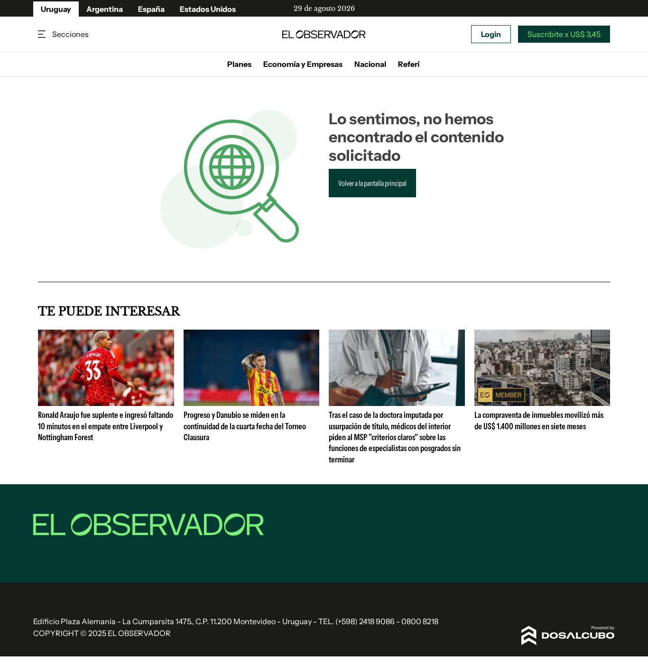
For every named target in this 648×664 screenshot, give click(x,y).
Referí (408, 64)
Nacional (370, 64)
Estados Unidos (208, 9)
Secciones (42, 34)
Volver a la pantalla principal (372, 183)
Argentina (104, 9)
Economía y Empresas (303, 64)
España (151, 9)
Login (491, 34)
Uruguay (56, 9)
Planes (239, 64)
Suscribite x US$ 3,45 (564, 34)
